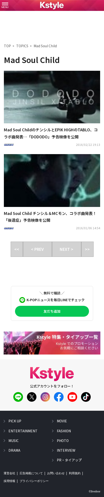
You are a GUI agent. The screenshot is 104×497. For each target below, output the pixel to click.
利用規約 (75, 473)
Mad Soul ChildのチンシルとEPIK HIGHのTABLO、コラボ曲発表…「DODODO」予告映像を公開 (51, 133)
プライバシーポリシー (34, 481)
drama (14, 450)
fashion (64, 430)
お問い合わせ (56, 473)
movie (62, 420)
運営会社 (9, 473)
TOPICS (22, 45)
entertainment (22, 430)
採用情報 (9, 481)
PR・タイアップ (69, 460)
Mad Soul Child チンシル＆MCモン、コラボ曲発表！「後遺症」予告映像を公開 (50, 216)
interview (66, 450)
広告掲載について (31, 473)
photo (63, 440)
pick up (14, 420)
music (13, 440)
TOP (7, 45)
